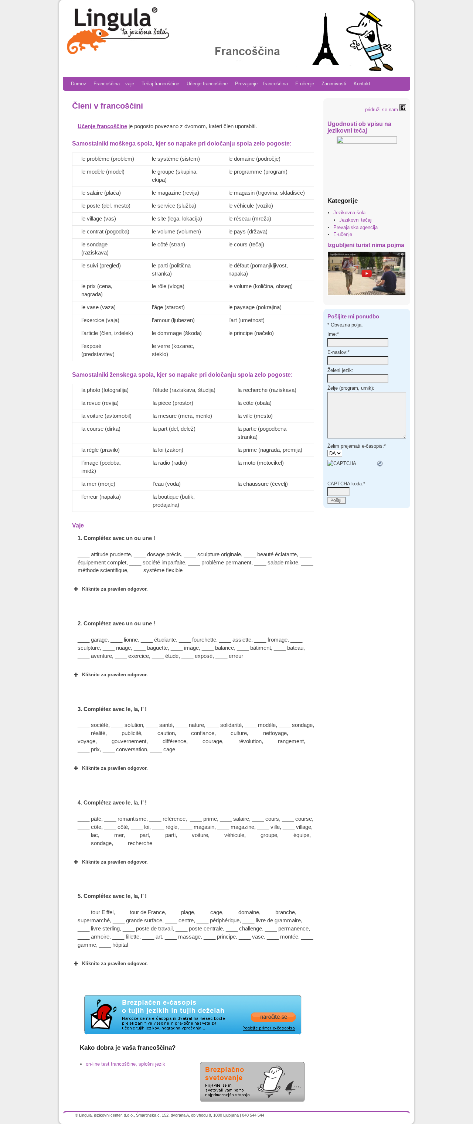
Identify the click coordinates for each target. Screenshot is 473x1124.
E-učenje (304, 83)
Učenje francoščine (207, 83)
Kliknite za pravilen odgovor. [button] (115, 589)
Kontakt (362, 83)
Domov (78, 83)
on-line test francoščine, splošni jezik (125, 1064)
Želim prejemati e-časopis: (356, 446)
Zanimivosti (333, 83)
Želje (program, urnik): (350, 388)
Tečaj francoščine (160, 83)
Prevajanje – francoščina (261, 83)
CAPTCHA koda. (346, 483)
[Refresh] (380, 463)
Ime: (333, 334)
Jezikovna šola (349, 212)
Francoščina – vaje (113, 83)
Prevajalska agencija (355, 227)
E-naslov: (338, 352)
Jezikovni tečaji (355, 220)
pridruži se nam (382, 109)
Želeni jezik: (340, 370)
